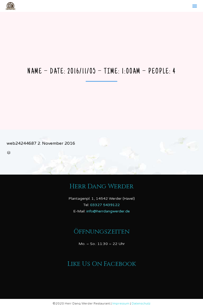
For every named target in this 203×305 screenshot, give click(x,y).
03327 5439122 (105, 205)
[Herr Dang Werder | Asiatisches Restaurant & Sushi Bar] (10, 6)
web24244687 (21, 143)
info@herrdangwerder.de (108, 211)
